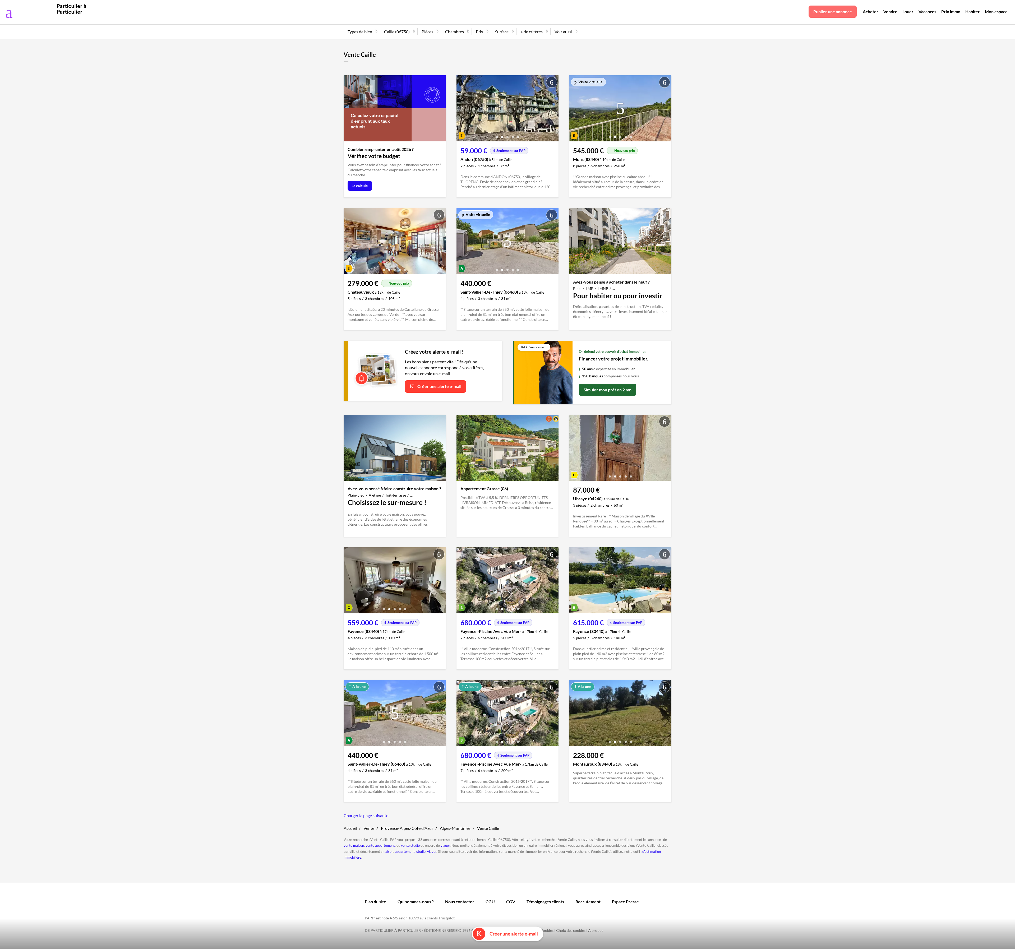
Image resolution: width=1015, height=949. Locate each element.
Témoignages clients (545, 901)
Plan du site (375, 901)
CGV (510, 901)
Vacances (927, 11)
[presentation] (461, 109)
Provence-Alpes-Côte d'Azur (407, 828)
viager (445, 845)
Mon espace (996, 11)
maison (387, 851)
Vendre (890, 11)
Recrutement (588, 901)
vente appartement (380, 845)
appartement (405, 851)
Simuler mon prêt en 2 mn (607, 389)
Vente (368, 828)
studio (421, 851)
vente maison (354, 845)
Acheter (870, 11)
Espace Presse (625, 901)
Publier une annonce (832, 11)
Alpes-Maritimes (455, 828)
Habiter (972, 11)
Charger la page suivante (366, 815)
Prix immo (950, 11)
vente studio (410, 845)
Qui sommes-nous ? (416, 901)
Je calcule (360, 185)
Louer (908, 11)
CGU (490, 901)
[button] (497, 135)
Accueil (350, 828)
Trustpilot (447, 918)
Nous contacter (459, 901)
